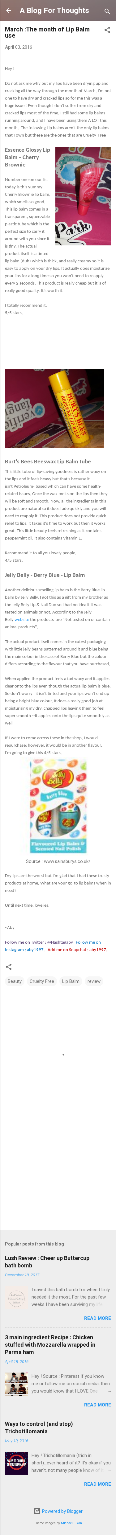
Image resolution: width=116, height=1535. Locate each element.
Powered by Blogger (62, 1511)
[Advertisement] (58, 1177)
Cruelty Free (42, 981)
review (94, 981)
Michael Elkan (71, 1523)
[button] (107, 31)
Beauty (15, 981)
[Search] (107, 12)
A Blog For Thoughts (54, 10)
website (22, 620)
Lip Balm (70, 981)
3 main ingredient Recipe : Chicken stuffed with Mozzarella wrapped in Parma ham (50, 1344)
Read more (97, 1318)
